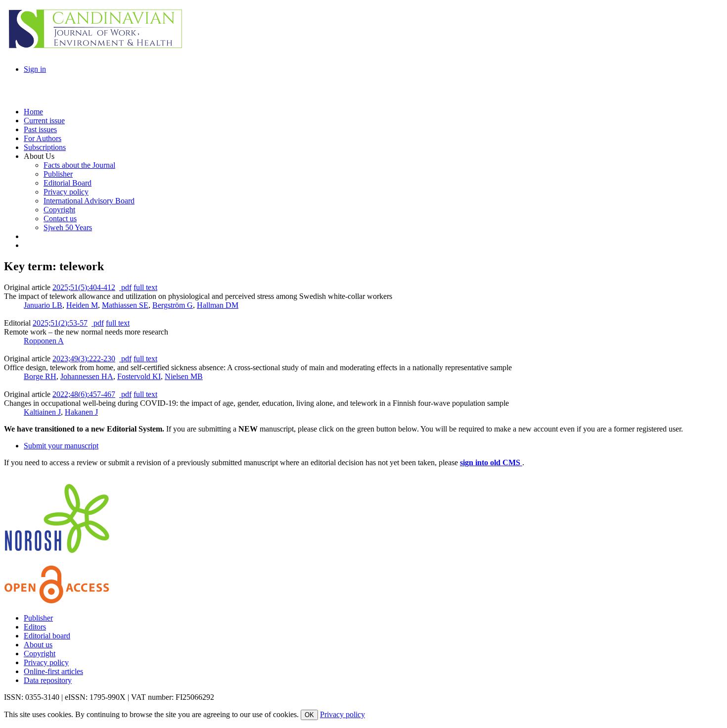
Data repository (48, 680)
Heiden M (82, 305)
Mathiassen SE (125, 305)
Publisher (38, 618)
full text (145, 287)
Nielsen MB (184, 376)
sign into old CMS (491, 462)
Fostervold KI (139, 376)
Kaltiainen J (42, 412)
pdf (125, 287)
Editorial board (47, 635)
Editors (35, 627)
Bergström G (172, 305)
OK (309, 715)
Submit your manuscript (61, 445)
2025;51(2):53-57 (60, 323)
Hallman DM (217, 305)
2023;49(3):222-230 (83, 358)
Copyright (39, 653)
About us (38, 644)
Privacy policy (46, 662)
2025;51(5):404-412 (83, 287)
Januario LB (43, 305)
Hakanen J (81, 412)
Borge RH (40, 376)
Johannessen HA (86, 376)
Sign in (35, 69)
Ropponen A (44, 341)
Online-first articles (53, 671)
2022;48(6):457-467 (83, 394)
